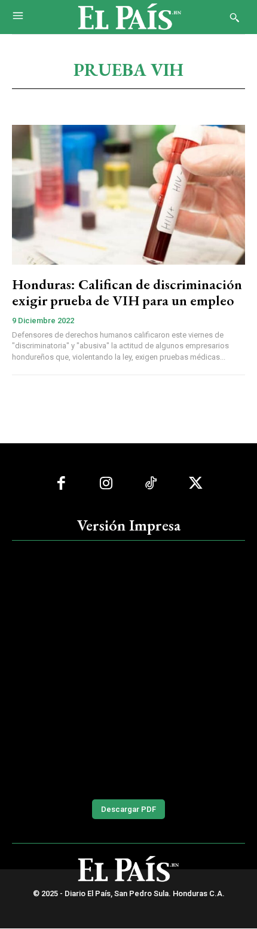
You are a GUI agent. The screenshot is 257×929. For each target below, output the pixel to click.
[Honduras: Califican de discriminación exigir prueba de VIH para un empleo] (128, 195)
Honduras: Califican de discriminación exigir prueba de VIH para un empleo (127, 292)
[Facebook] (61, 483)
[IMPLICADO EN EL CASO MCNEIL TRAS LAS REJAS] (128, 668)
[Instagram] (106, 483)
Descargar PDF (128, 809)
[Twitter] (195, 483)
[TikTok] (150, 483)
